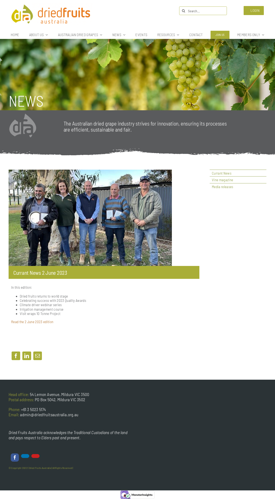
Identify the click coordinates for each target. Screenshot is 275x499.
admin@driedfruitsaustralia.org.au (49, 414)
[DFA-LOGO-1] (50, 4)
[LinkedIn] (26, 355)
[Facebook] (16, 355)
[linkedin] (25, 456)
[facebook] (15, 457)
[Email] (37, 355)
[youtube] (35, 456)
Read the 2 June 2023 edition (32, 321)
